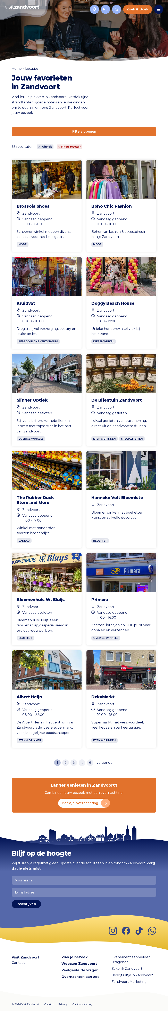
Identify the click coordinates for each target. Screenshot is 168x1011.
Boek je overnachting (80, 803)
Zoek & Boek (137, 9)
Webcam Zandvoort (79, 964)
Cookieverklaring (82, 1004)
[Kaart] (94, 9)
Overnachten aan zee (80, 977)
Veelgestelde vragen (80, 970)
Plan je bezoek (74, 957)
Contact (18, 963)
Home (17, 69)
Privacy (62, 1004)
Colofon (48, 1004)
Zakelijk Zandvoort (126, 969)
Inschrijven (26, 904)
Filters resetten (71, 146)
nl (105, 9)
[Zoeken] (116, 9)
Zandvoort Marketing (129, 982)
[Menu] (158, 9)
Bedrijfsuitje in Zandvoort (132, 975)
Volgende (104, 762)
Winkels (46, 146)
